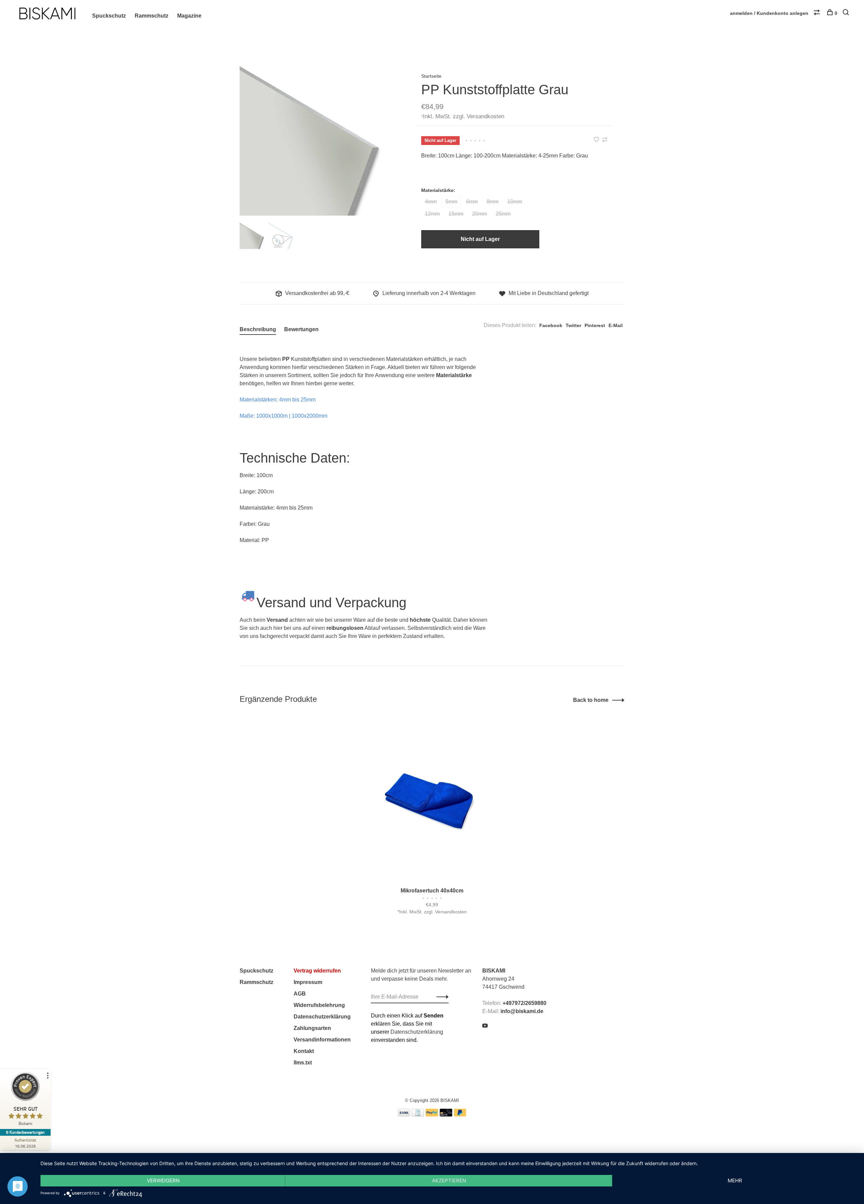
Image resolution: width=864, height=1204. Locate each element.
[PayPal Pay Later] (460, 1114)
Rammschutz (151, 16)
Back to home (591, 700)
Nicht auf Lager (480, 239)
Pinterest (595, 325)
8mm (492, 201)
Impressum (308, 982)
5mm (451, 201)
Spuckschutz (109, 16)
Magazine (189, 16)
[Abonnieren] (441, 996)
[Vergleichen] (817, 13)
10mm (514, 201)
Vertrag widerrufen (317, 971)
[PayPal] (432, 1114)
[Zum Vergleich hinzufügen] (605, 140)
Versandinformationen (322, 1039)
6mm (472, 201)
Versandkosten (485, 116)
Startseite (431, 76)
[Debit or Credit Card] (446, 1114)
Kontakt (304, 1051)
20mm (479, 214)
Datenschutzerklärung (322, 1016)
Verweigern (163, 1180)
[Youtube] (485, 1026)
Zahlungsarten (312, 1028)
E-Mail (616, 325)
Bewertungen (301, 329)
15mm (456, 214)
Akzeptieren (449, 1180)
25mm (503, 214)
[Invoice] (418, 1114)
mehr (735, 1180)
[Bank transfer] (404, 1114)
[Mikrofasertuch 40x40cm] (432, 799)
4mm (431, 201)
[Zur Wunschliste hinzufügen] (597, 140)
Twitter (573, 325)
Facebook (550, 325)
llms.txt (303, 1062)
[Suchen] (846, 13)
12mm (432, 214)
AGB (300, 994)
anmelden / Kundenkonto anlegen (769, 13)
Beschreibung (258, 329)
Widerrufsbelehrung (319, 1005)
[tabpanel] (317, 138)
